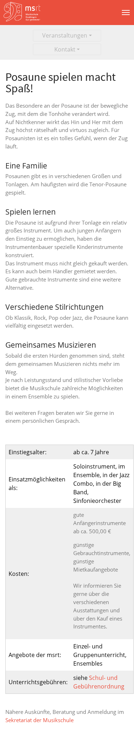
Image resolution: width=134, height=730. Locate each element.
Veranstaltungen (64, 35)
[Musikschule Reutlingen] (23, 12)
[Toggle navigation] (126, 12)
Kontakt (64, 49)
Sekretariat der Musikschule (39, 720)
